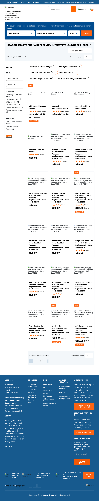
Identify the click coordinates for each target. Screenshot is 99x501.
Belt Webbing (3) (14, 99)
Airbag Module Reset (13, 11)
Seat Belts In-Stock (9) (14, 111)
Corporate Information (32, 385)
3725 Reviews (65, 111)
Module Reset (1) (14, 105)
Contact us (66, 2)
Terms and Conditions (32, 396)
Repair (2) (12, 129)
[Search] (73, 9)
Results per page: (76, 57)
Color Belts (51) (14, 102)
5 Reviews (41, 335)
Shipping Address (76, 2)
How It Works (56, 2)
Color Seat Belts (11, 15)
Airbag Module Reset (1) (69, 66)
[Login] (82, 9)
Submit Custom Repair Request (84, 406)
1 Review (63, 205)
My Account (47, 396)
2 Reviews (64, 161)
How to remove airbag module (64, 398)
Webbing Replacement (14, 17)
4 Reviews (87, 161)
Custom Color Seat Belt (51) (42, 72)
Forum (45, 393)
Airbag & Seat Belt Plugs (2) (14, 96)
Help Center (47, 384)
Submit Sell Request (84, 432)
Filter (86, 33)
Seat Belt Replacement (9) (41, 78)
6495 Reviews (42, 111)
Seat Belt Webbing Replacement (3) (73, 78)
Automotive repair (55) (14, 123)
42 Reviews (41, 154)
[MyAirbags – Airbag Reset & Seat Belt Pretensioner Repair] (9, 7)
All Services (9, 19)
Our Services (32, 389)
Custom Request (88, 2)
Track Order (47, 2)
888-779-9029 (12, 2)
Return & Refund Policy (49, 405)
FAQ (44, 387)
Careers (31, 400)
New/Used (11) (13, 127)
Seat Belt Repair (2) (15, 107)
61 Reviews (87, 111)
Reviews (31, 392)
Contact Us (88, 475)
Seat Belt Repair (11, 13)
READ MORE (9, 446)
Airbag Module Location (48, 400)
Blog (29, 403)
